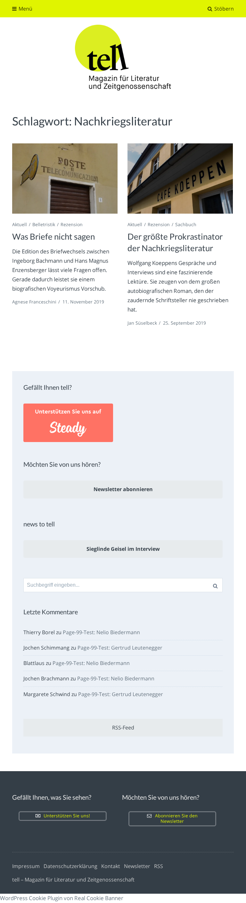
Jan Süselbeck (142, 323)
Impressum (26, 866)
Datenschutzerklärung (70, 866)
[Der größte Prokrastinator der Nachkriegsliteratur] (180, 178)
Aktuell (19, 224)
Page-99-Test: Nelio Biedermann (101, 632)
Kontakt (110, 866)
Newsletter (137, 866)
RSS (158, 866)
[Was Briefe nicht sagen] (64, 178)
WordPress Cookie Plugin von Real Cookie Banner (61, 898)
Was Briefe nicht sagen (53, 236)
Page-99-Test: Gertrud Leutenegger (120, 647)
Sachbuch (185, 224)
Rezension (72, 224)
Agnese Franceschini (34, 302)
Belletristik (43, 224)
